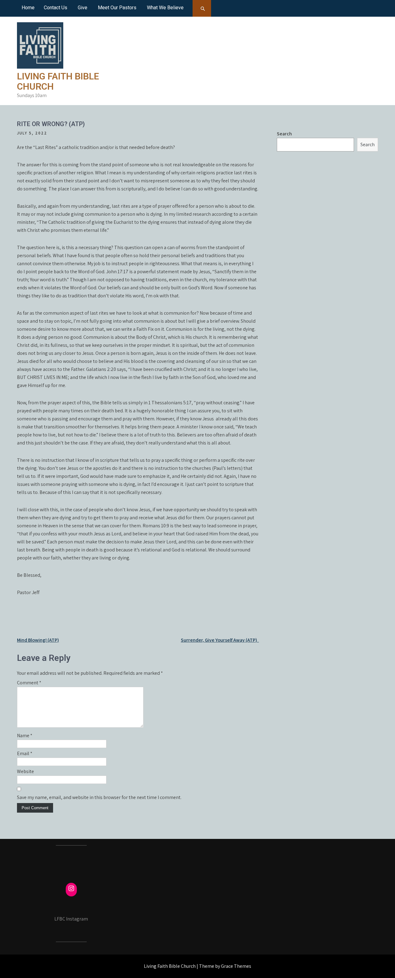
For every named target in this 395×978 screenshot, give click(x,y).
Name (24, 735)
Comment (29, 682)
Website (25, 771)
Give (82, 8)
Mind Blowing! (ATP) (38, 640)
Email (24, 753)
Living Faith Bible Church (58, 81)
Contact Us (55, 8)
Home (28, 8)
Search (284, 133)
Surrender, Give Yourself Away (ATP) (220, 640)
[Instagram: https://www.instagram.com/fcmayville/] (71, 888)
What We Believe (165, 8)
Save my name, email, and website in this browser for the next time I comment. (99, 797)
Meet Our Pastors (117, 8)
